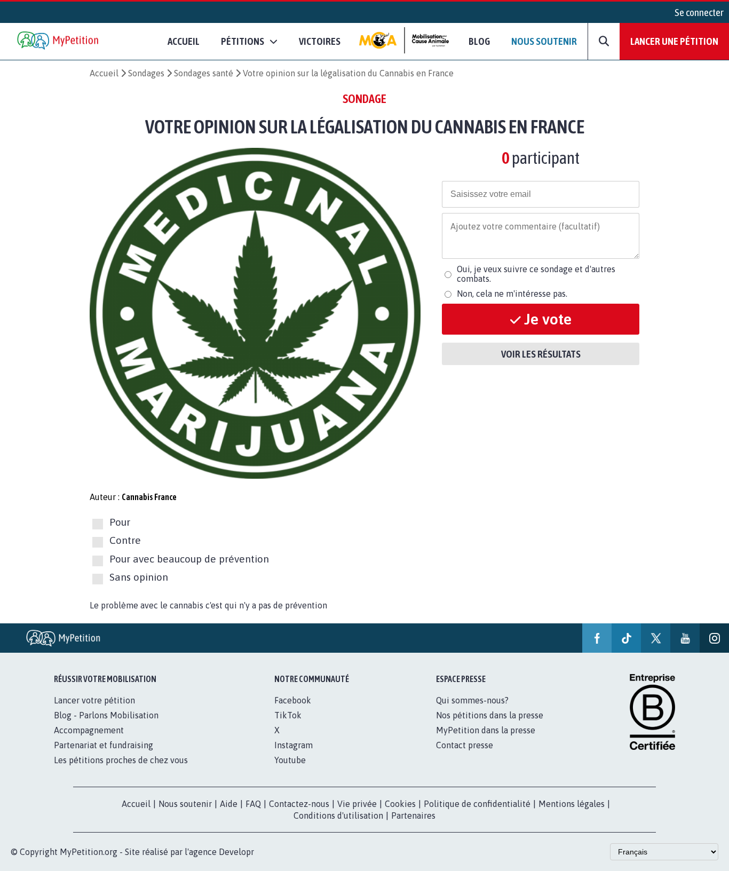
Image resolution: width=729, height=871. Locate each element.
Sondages (146, 73)
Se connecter (699, 12)
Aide (228, 804)
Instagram (293, 745)
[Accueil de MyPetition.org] (58, 41)
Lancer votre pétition (94, 700)
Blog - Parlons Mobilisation (106, 715)
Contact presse (464, 745)
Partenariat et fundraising (103, 745)
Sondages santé (203, 73)
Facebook (292, 700)
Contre (125, 541)
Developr (236, 852)
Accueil (184, 41)
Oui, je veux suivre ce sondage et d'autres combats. (536, 273)
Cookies (400, 804)
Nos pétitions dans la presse (489, 715)
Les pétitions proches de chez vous (121, 760)
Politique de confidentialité (477, 804)
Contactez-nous (299, 804)
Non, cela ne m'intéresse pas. (512, 293)
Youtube (290, 760)
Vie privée (357, 804)
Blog (479, 41)
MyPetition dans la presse (485, 730)
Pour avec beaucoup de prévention (189, 559)
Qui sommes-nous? (472, 700)
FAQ (253, 804)
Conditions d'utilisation (338, 815)
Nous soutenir (544, 41)
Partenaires (413, 815)
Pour (119, 522)
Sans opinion (138, 577)
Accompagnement (89, 730)
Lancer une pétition (674, 41)
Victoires (319, 41)
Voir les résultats (541, 354)
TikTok (288, 715)
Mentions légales (571, 804)
